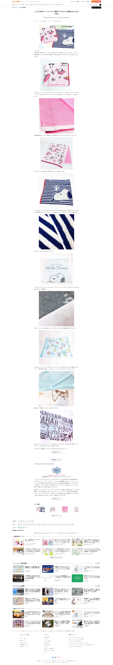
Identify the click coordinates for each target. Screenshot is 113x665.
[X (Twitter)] (21, 527)
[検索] (100, 5)
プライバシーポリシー (61, 660)
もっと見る (97, 563)
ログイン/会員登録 (96, 1)
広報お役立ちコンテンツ (24, 646)
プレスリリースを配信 (75, 1)
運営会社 (38, 660)
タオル (39, 524)
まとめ (69, 524)
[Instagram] (57, 657)
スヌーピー (34, 524)
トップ (13, 630)
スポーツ (42, 4)
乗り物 (57, 4)
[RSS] (60, 657)
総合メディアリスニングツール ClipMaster (77, 639)
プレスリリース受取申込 (48, 648)
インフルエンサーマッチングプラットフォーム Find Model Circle (81, 644)
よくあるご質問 (47, 644)
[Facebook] (19, 527)
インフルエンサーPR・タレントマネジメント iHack (78, 642)
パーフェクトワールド (56, 524)
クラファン (62, 4)
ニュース (49, 524)
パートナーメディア (23, 642)
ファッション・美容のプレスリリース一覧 (24, 630)
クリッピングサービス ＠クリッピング (76, 637)
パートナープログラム (46, 660)
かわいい (20, 524)
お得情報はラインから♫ (56, 459)
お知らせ (46, 646)
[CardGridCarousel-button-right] (78, 509)
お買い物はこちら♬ (56, 452)
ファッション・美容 (29, 4)
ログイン (46, 639)
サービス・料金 (23, 638)
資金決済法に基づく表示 (71, 660)
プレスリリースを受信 (85, 1)
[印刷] (26, 527)
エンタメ (16, 4)
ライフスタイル (36, 4)
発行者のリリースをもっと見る (56, 557)
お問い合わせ (46, 642)
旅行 (23, 4)
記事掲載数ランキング (24, 644)
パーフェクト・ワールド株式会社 (40, 21)
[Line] (23, 527)
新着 (13, 4)
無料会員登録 (46, 637)
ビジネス (46, 4)
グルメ (20, 4)
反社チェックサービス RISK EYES (75, 646)
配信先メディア (23, 640)
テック (50, 4)
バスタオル (64, 524)
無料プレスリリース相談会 (49, 650)
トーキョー (44, 524)
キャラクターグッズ (27, 524)
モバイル (54, 4)
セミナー (46, 652)
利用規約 (53, 660)
